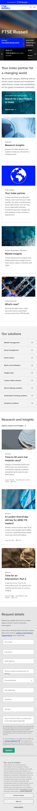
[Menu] (34, 7)
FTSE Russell (22, 2)
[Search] (30, 7)
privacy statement (11, 741)
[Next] (35, 43)
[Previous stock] (1, 54)
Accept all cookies (18, 795)
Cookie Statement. (26, 791)
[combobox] (18, 680)
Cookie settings (18, 807)
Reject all (18, 801)
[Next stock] (35, 54)
